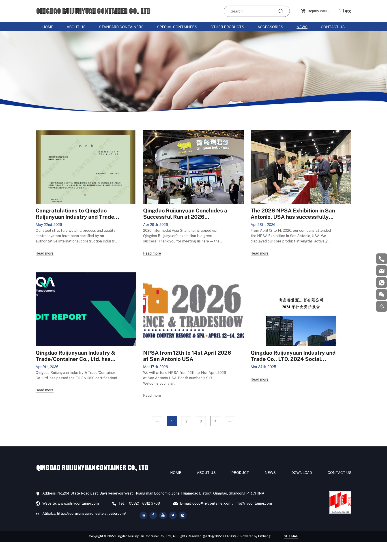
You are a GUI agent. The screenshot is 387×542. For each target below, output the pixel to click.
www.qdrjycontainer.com (78, 503)
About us (76, 27)
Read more (45, 253)
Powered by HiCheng (255, 536)
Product (240, 472)
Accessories (270, 27)
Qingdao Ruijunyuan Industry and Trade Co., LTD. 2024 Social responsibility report (293, 355)
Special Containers (177, 27)
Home (47, 27)
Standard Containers (121, 27)
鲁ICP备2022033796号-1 (221, 536)
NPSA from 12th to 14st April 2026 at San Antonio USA (187, 355)
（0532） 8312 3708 (142, 503)
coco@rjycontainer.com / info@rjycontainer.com (232, 503)
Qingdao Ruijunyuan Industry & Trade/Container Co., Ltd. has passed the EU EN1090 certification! (75, 355)
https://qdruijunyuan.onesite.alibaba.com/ (91, 513)
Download (301, 472)
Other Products (227, 27)
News (302, 27)
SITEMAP (291, 536)
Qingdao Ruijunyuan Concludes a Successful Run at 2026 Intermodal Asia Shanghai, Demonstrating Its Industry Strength (185, 213)
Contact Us (333, 27)
